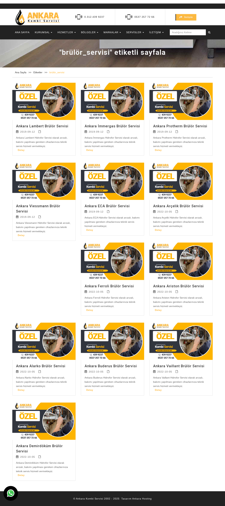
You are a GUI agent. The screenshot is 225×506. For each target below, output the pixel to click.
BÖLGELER (89, 32)
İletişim (188, 17)
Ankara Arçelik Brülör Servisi (178, 206)
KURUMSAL (42, 32)
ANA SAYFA (22, 32)
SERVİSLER (134, 32)
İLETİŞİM (155, 32)
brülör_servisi (56, 72)
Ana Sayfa (20, 72)
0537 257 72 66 (144, 16)
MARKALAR (111, 32)
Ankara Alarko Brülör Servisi (40, 366)
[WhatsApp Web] (11, 493)
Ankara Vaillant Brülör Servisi (178, 366)
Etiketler (38, 72)
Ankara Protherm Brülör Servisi (180, 126)
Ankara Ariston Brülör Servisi (178, 286)
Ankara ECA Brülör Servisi (107, 206)
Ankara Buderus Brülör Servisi (111, 366)
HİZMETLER (65, 32)
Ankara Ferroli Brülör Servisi (109, 286)
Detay (21, 150)
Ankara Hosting (142, 498)
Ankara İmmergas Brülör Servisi (112, 126)
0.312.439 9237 (94, 16)
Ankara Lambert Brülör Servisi (42, 126)
